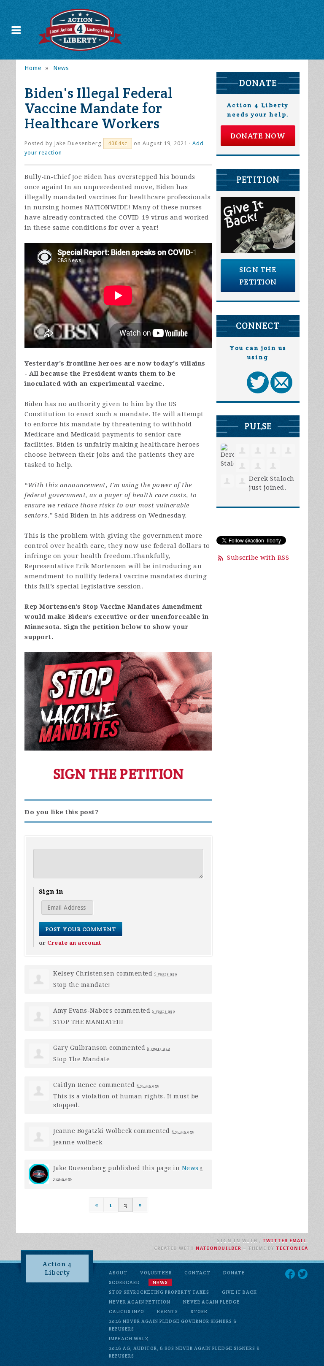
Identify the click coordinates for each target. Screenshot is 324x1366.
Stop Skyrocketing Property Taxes (159, 1292)
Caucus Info (126, 1312)
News (61, 68)
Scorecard (124, 1282)
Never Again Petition (139, 1302)
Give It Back (239, 1292)
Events (167, 1312)
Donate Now (257, 136)
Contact (197, 1273)
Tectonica (292, 1248)
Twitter (275, 1241)
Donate (234, 1273)
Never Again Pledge (211, 1302)
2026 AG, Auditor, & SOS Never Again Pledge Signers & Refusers (184, 1352)
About (118, 1273)
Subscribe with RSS (258, 557)
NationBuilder (218, 1248)
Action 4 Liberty (57, 1268)
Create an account (74, 943)
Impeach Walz (128, 1339)
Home (32, 68)
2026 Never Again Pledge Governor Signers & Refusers (173, 1325)
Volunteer (156, 1273)
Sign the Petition (258, 276)
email (297, 1241)
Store (199, 1312)
